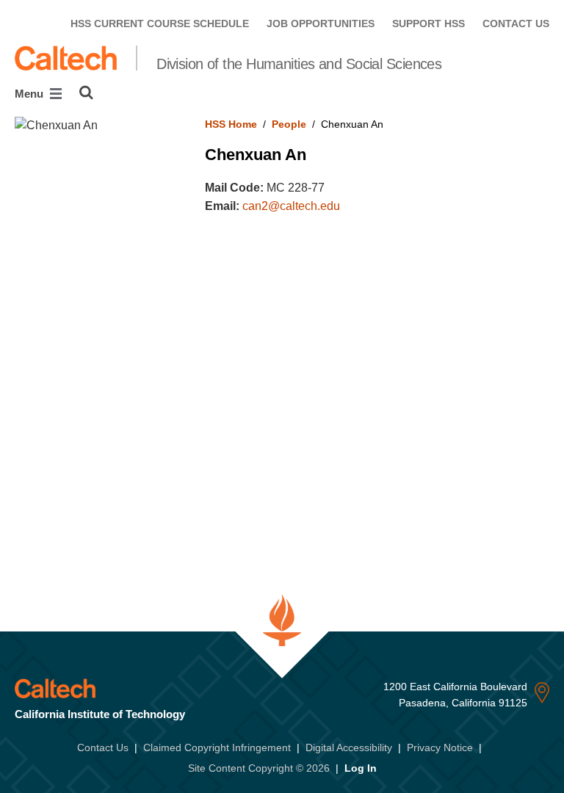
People (289, 124)
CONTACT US (515, 23)
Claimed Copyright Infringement (217, 747)
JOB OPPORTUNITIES (321, 23)
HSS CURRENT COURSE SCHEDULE (159, 23)
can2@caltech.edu (291, 206)
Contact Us (103, 747)
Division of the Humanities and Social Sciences (298, 64)
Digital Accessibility (349, 747)
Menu (30, 93)
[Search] (86, 92)
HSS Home (231, 124)
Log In (360, 768)
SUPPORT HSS (428, 23)
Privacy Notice (440, 747)
